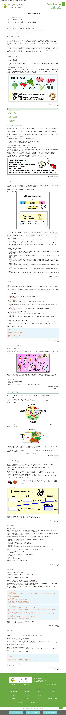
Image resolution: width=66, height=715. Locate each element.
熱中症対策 (11, 121)
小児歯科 (13, 688)
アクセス (39, 698)
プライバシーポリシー (46, 702)
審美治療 (52, 695)
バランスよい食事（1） (13, 117)
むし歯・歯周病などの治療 (52, 684)
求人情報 (26, 698)
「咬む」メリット (12, 113)
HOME (8, 17)
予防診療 (39, 691)
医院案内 (39, 684)
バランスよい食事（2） (13, 116)
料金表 (13, 698)
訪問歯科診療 (26, 691)
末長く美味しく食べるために (14, 110)
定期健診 (52, 691)
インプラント (52, 688)
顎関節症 (13, 695)
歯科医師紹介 (26, 684)
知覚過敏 (39, 695)
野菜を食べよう (12, 118)
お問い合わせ (20, 702)
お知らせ (33, 702)
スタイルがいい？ (12, 112)
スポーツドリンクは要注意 (14, 114)
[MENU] (63, 4)
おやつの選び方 (12, 120)
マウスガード (26, 695)
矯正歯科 (39, 688)
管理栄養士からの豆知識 (52, 698)
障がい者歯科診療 (13, 691)
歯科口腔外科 (26, 688)
